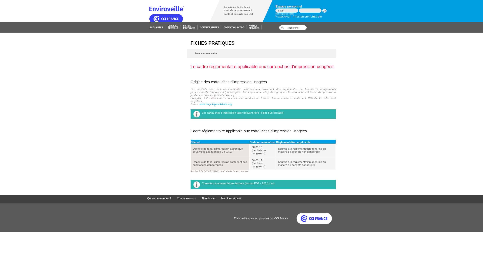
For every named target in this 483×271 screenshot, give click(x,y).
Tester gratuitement (308, 16)
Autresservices (254, 27)
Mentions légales (231, 198)
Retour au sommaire (206, 53)
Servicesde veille (173, 27)
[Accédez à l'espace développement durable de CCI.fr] (310, 218)
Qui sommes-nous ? (159, 198)
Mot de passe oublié (284, 14)
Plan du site (208, 198)
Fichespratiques (189, 27)
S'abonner (284, 16)
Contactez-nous (186, 198)
